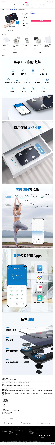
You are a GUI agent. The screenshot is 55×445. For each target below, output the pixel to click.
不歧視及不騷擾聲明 (31, 432)
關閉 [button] (52, 443)
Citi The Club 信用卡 (4, 432)
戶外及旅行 (8, 9)
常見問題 (17, 433)
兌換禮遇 (10, 431)
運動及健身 (11, 9)
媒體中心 (3, 433)
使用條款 (30, 430)
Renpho (11, 418)
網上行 (23, 431)
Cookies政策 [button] (3, 443)
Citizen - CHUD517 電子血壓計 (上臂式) (26, 45)
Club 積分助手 (11, 432)
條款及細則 (30, 431)
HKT (22, 432)
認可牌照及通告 (31, 433)
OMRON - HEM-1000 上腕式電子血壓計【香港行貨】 (16, 45)
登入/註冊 (50, 1)
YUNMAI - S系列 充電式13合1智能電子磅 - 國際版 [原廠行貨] (47, 45)
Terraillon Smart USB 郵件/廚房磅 (5, 45)
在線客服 (17, 434)
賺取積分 (10, 430)
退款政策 (17, 432)
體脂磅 (14, 9)
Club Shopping (4, 9)
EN (36, 429)
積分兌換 (10, 433)
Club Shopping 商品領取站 (18, 430)
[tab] (15, 52)
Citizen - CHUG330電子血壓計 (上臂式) (36, 45)
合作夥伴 (3, 430)
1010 (23, 430)
